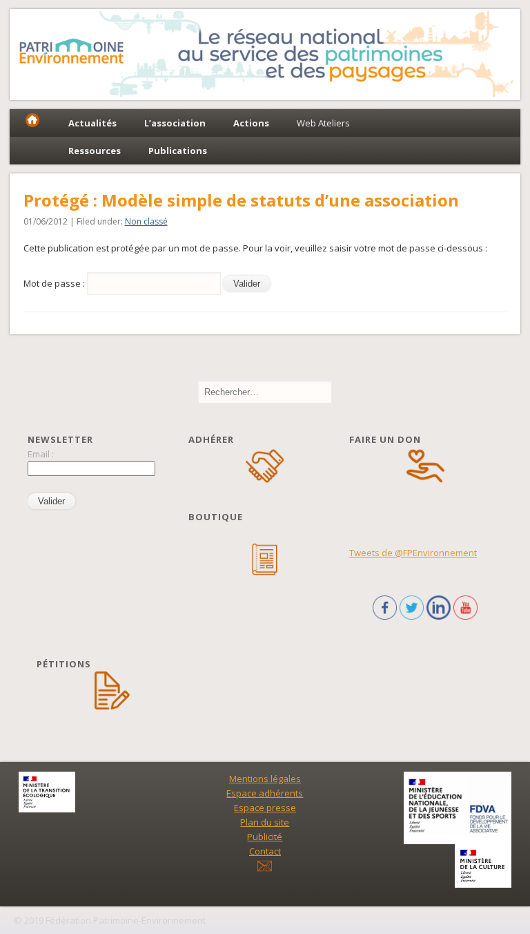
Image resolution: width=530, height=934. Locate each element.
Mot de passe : (55, 283)
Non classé (146, 221)
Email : (41, 454)
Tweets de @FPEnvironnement (413, 552)
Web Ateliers (323, 123)
